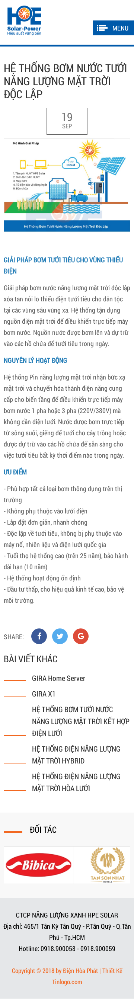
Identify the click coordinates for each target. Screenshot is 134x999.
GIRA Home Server (58, 678)
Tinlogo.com (67, 981)
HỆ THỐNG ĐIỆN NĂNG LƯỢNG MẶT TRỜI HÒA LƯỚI (76, 782)
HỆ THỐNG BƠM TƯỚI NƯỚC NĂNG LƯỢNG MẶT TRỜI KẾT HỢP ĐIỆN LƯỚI (81, 721)
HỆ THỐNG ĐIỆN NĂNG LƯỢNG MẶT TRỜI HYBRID (76, 754)
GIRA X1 (44, 693)
